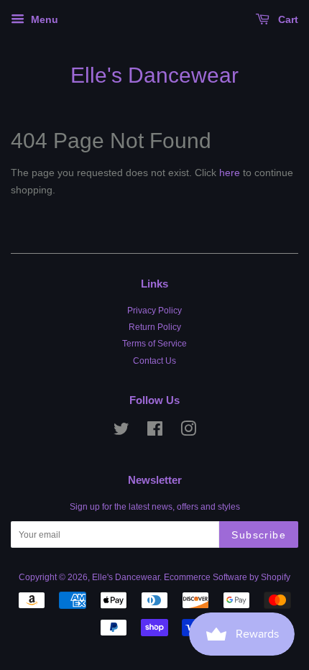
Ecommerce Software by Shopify (227, 577)
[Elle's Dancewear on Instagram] (188, 432)
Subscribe (258, 535)
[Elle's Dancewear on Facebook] (155, 432)
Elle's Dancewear (154, 75)
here (229, 172)
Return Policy (155, 327)
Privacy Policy (154, 311)
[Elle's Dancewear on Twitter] (121, 432)
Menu (43, 19)
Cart (286, 19)
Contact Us (154, 361)
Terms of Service (154, 344)
